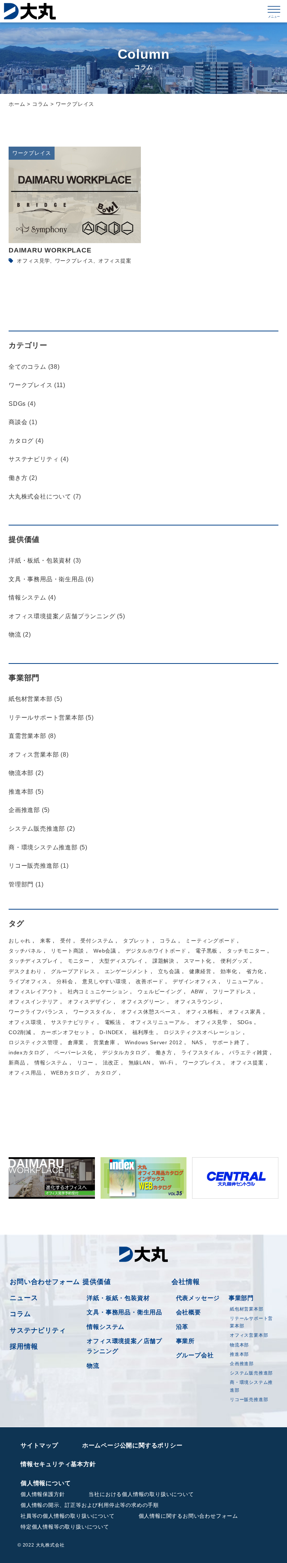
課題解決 (163, 961)
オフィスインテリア (33, 1002)
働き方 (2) (23, 478)
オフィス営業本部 (249, 1335)
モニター (79, 961)
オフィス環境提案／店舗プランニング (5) (67, 616)
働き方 (163, 1052)
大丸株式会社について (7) (45, 496)
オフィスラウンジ (197, 1002)
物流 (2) (20, 634)
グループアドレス (73, 971)
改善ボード (149, 981)
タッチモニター (246, 951)
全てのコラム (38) (34, 367)
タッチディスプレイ (33, 961)
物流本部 (239, 1345)
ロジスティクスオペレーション (202, 1032)
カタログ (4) (26, 441)
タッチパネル (25, 951)
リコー (85, 1063)
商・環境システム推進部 (251, 1386)
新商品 (17, 1063)
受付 (65, 941)
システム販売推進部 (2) (42, 828)
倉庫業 (76, 1042)
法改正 (111, 1063)
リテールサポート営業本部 (251, 1322)
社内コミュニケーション (98, 992)
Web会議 (104, 951)
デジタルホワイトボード (156, 951)
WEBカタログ (68, 1073)
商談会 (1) (23, 422)
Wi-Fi (166, 1063)
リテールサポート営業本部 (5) (51, 717)
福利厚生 (143, 1032)
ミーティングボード (210, 941)
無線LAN (140, 1063)
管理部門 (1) (26, 884)
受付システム (97, 941)
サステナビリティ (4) (39, 459)
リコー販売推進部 (249, 1399)
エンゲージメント (127, 971)
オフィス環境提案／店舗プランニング (124, 1346)
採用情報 (24, 1346)
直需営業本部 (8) (32, 736)
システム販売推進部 (251, 1373)
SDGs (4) (22, 404)
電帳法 (113, 1022)
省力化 (254, 971)
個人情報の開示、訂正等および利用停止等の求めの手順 (90, 1505)
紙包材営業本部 (246, 1309)
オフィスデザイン (90, 1002)
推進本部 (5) (26, 791)
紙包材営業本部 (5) (35, 699)
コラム (168, 941)
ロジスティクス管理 (33, 1042)
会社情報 (186, 1281)
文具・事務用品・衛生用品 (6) (51, 579)
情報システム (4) (32, 597)
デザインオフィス (195, 981)
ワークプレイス (74, 261)
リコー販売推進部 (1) (39, 865)
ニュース (24, 1298)
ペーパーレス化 (73, 1052)
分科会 (64, 981)
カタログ (106, 1073)
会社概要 (188, 1312)
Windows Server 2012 (153, 1042)
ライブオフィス (28, 981)
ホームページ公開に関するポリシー (132, 1445)
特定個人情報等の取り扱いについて (65, 1527)
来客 (45, 941)
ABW (197, 992)
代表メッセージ (198, 1298)
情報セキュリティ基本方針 (58, 1464)
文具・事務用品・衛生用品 (124, 1312)
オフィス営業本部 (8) (39, 754)
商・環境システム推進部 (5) (48, 847)
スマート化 (198, 961)
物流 (93, 1366)
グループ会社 (195, 1355)
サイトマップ (39, 1445)
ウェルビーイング (160, 992)
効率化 (228, 971)
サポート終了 (229, 1042)
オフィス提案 (115, 261)
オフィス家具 (244, 1012)
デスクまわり (25, 971)
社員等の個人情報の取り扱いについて (68, 1516)
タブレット (137, 941)
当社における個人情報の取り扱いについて (141, 1494)
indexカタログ (27, 1052)
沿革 (182, 1327)
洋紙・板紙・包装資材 (118, 1298)
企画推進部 (242, 1363)
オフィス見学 (33, 261)
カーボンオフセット (65, 1032)
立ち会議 (169, 971)
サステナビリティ (73, 1022)
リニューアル (242, 981)
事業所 (185, 1341)
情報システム (51, 1063)
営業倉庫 (104, 1042)
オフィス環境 (25, 1022)
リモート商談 (67, 951)
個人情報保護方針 (43, 1494)
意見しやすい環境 (104, 981)
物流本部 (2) (26, 773)
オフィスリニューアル (158, 1022)
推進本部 (239, 1354)
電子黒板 (206, 951)
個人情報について (46, 1483)
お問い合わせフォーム (45, 1281)
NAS (197, 1042)
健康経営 (200, 971)
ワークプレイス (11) (37, 385)
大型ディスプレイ (121, 961)
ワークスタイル (92, 1012)
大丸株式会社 (30, 11)
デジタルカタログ (124, 1052)
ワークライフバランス (36, 1012)
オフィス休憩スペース (148, 1012)
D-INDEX (111, 1032)
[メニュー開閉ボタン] (274, 11)
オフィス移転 (202, 1012)
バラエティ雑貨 (248, 1052)
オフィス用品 (25, 1073)
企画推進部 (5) (29, 810)
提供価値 (97, 1281)
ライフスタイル (200, 1052)
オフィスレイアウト (33, 992)
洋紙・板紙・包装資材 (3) (45, 560)
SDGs (244, 1022)
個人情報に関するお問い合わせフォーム (188, 1516)
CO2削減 (20, 1032)
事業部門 (241, 1298)
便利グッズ (234, 961)
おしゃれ (20, 941)
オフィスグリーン (143, 1002)
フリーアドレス (232, 992)
